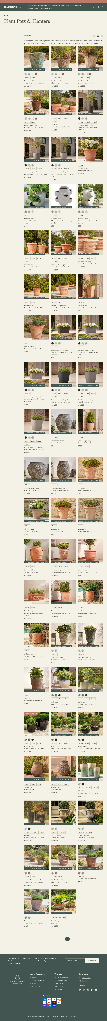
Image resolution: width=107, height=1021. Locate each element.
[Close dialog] (91, 482)
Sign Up (33, 526)
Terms (43, 538)
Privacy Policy (37, 538)
